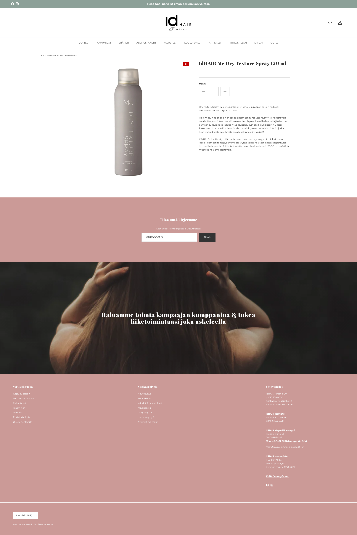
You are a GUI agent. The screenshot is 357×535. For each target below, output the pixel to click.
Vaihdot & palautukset (150, 403)
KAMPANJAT (104, 42)
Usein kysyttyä (146, 417)
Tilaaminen (19, 407)
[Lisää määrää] (225, 91)
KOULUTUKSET (193, 42)
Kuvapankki (144, 407)
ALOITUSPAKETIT (146, 42)
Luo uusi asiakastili (23, 398)
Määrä (202, 83)
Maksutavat (19, 403)
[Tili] (339, 22)
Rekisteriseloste (21, 417)
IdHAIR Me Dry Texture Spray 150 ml (61, 55)
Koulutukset (144, 398)
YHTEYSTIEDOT (238, 42)
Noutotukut (144, 393)
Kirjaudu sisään (21, 393)
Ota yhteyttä (145, 412)
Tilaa (207, 237)
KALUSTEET (170, 42)
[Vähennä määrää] (203, 91)
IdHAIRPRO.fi (26, 524)
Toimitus (18, 412)
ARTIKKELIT (215, 42)
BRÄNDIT (123, 42)
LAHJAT (258, 42)
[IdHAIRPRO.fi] (178, 23)
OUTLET (275, 42)
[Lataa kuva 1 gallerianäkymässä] (129, 122)
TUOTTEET (83, 42)
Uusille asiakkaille (22, 422)
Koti (42, 55)
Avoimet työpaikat (148, 422)
